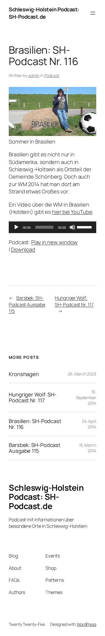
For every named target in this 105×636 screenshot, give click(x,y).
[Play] (16, 227)
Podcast (51, 75)
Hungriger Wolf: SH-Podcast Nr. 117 (74, 301)
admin (34, 75)
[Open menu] (92, 13)
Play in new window (54, 242)
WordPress (86, 624)
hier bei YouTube (72, 211)
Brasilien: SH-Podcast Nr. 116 (35, 424)
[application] (52, 227)
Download (23, 249)
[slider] (85, 226)
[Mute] (72, 227)
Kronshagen (24, 374)
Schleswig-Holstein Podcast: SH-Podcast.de (44, 13)
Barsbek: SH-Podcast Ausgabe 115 (27, 304)
